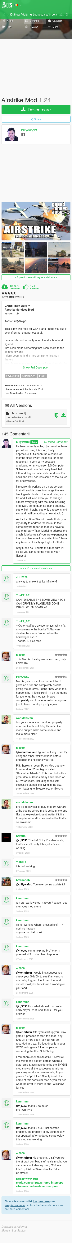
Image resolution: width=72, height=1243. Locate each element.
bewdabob (23, 880)
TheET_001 (23, 595)
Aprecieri (34, 288)
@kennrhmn (24, 972)
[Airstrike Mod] (36, 221)
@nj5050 (21, 840)
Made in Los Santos (14, 1230)
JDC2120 (22, 577)
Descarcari (15, 288)
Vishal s (21, 862)
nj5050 (20, 654)
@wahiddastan (26, 752)
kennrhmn (22, 898)
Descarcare (38, 109)
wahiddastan (24, 718)
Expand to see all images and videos (36, 277)
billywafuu (23, 442)
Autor (34, 442)
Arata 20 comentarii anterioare (36, 568)
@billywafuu (24, 884)
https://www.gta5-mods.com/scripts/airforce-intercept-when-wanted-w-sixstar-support (40, 1182)
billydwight (29, 130)
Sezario (21, 836)
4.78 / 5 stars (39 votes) (13, 297)
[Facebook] (23, 134)
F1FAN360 (22, 677)
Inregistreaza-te (15, 1205)
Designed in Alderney (14, 1226)
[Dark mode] (61, 14)
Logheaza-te (41, 1201)
